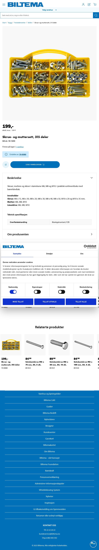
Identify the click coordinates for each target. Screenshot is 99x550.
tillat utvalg (50, 302)
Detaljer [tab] (49, 254)
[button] (49, 9)
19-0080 (22, 154)
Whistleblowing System (49, 490)
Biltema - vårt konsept (50, 457)
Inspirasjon (49, 502)
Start (4, 23)
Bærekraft (49, 470)
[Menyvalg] (4, 5)
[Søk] (96, 15)
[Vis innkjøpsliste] (89, 4)
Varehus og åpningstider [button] (50, 393)
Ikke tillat (18, 302)
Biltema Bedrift (49, 413)
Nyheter (49, 496)
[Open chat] (93, 544)
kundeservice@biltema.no (49, 534)
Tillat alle (81, 302)
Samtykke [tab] (17, 254)
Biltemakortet (49, 445)
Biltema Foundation (49, 464)
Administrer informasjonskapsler (49, 483)
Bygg (10, 23)
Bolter (30, 23)
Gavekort (49, 438)
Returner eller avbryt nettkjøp (49, 515)
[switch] (37, 292)
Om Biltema (49, 451)
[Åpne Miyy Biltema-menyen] (83, 4)
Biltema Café (49, 400)
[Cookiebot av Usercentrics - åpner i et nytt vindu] (85, 246)
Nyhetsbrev (49, 419)
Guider (49, 406)
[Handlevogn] (95, 4)
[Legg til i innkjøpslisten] (5, 164)
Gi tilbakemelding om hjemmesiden (49, 509)
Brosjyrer (49, 425)
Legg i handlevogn (33, 164)
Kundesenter (49, 432)
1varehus (20, 146)
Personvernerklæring (49, 477)
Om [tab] (81, 254)
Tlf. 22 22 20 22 (49, 530)
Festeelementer (19, 23)
